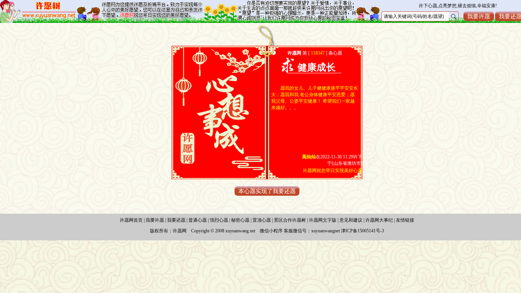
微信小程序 (271, 230)
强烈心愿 (219, 220)
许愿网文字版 (322, 220)
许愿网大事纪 (379, 220)
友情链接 (405, 220)
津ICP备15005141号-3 (362, 230)
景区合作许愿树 (290, 220)
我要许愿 (478, 16)
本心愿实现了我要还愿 (267, 191)
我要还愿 (176, 220)
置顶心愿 (261, 220)
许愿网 (180, 230)
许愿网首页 (131, 220)
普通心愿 (197, 220)
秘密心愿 (240, 220)
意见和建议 (350, 220)
